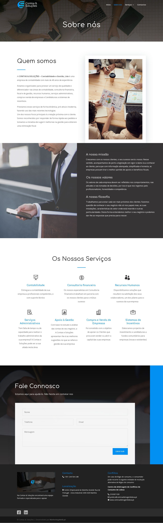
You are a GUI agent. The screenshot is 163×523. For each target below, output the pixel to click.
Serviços (128, 5)
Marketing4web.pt (58, 519)
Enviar (120, 451)
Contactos (141, 5)
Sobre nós (118, 5)
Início (108, 5)
